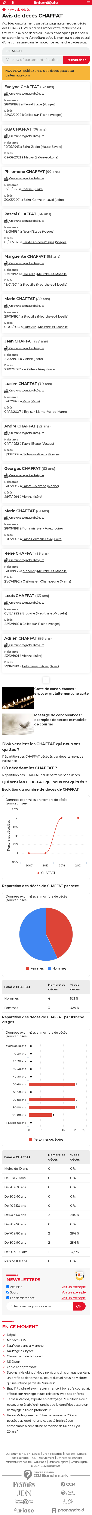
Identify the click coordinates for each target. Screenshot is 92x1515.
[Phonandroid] (68, 1510)
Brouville (29, 274)
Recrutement (46, 1457)
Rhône (53, 486)
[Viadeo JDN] (68, 1501)
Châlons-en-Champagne (41, 581)
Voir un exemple (74, 1287)
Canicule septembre (22, 1367)
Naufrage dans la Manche (25, 1346)
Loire (39, 189)
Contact (82, 1453)
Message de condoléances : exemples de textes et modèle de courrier (60, 720)
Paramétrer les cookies (18, 1461)
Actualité (15, 1287)
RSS (33, 1457)
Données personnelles (69, 1457)
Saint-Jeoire (31, 147)
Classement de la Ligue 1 (25, 1356)
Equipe (36, 1453)
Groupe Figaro (79, 1461)
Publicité (69, 1453)
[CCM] (68, 1484)
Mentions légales (58, 1461)
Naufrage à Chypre (20, 1351)
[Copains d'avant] (24, 1501)
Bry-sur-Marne (35, 412)
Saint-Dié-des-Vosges (38, 242)
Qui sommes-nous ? (18, 1453)
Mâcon (29, 157)
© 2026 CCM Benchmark (46, 1466)
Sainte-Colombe (34, 486)
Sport (13, 1292)
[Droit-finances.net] (68, 1493)
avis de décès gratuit (54, 71)
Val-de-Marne (57, 412)
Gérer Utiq (40, 1461)
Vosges (49, 104)
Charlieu (28, 189)
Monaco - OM (17, 1340)
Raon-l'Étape (32, 104)
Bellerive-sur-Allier (35, 666)
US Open (13, 1362)
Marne (65, 581)
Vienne (27, 359)
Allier (54, 666)
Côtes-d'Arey (36, 369)
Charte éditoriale (52, 1453)
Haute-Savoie (51, 147)
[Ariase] (24, 1510)
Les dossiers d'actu (22, 1298)
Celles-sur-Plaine (36, 115)
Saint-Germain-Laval (39, 200)
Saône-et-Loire (46, 157)
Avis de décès (20, 10)
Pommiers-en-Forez (37, 528)
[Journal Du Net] (24, 1493)
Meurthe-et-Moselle (52, 274)
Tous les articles (19, 1457)
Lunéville (30, 327)
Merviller (29, 571)
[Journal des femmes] (24, 1484)
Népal (11, 1335)
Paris (26, 401)
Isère (38, 359)
